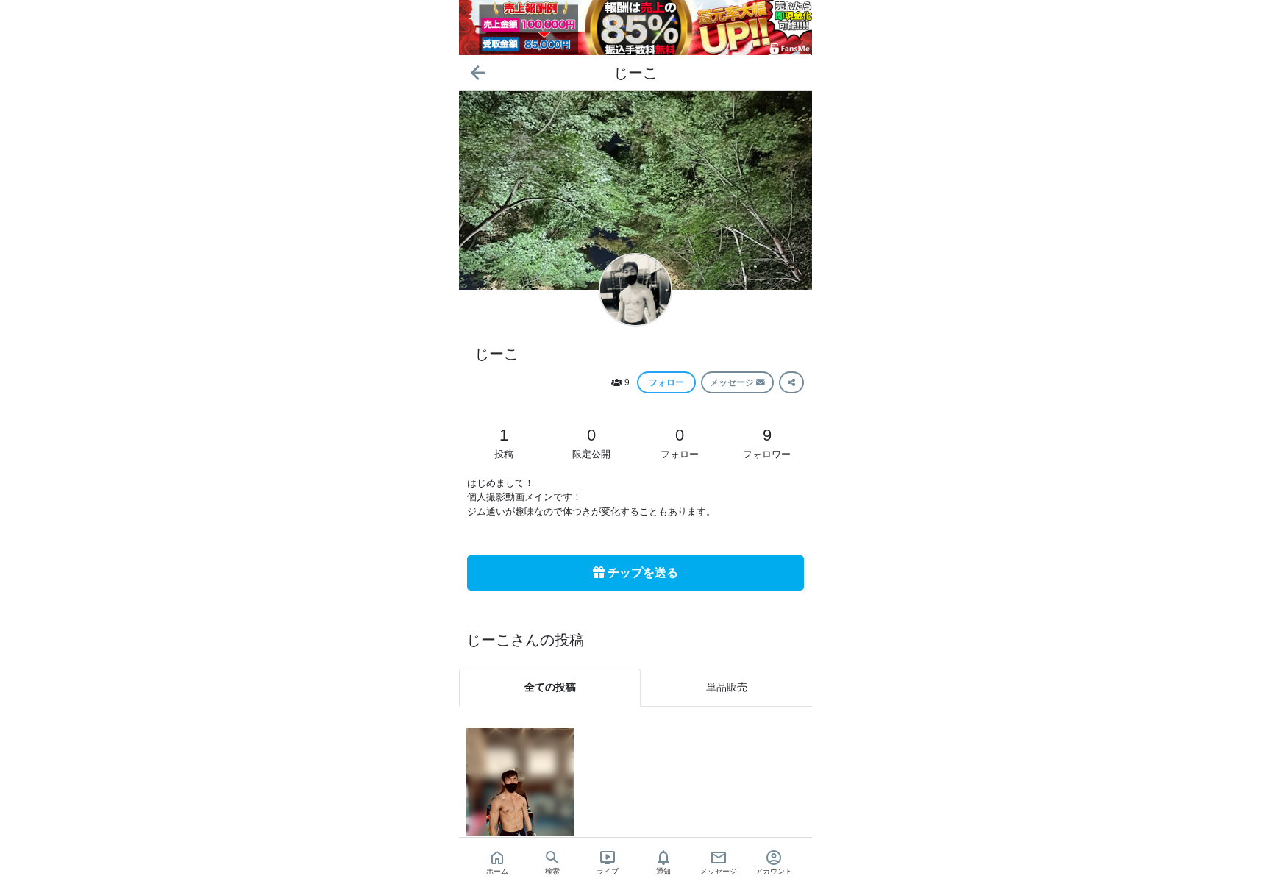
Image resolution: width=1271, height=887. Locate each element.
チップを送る (641, 572)
